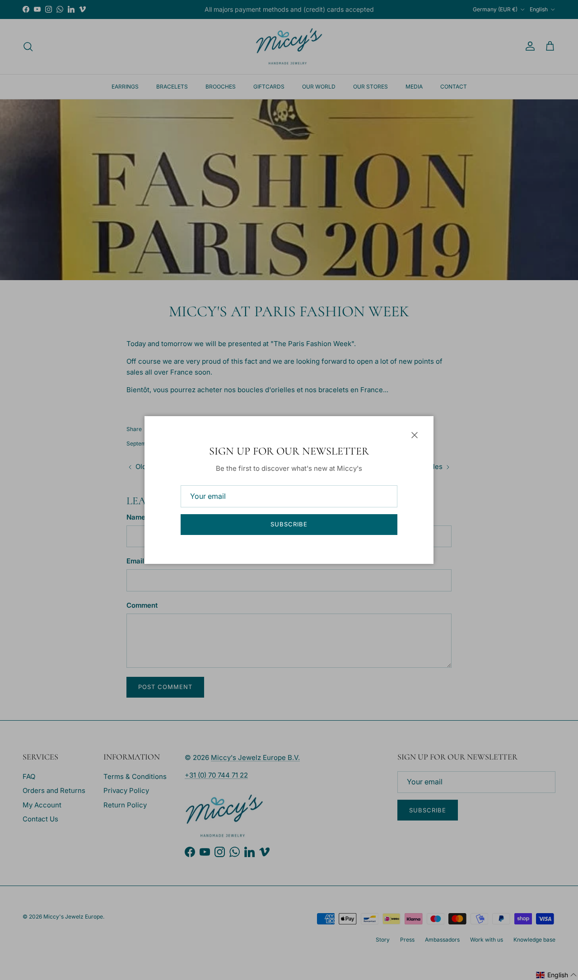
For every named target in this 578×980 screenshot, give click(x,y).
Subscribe (289, 524)
